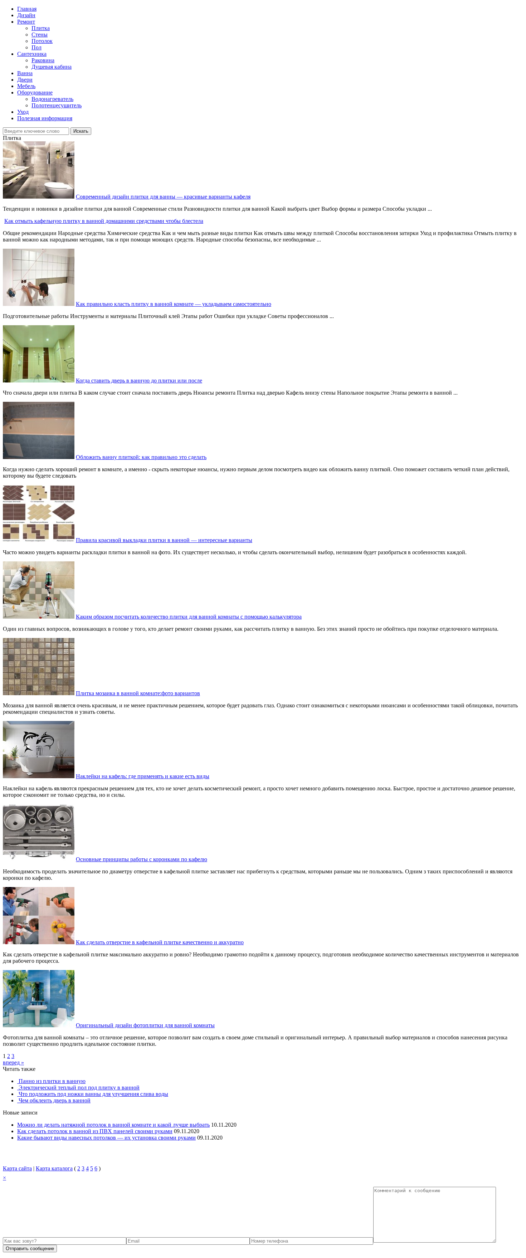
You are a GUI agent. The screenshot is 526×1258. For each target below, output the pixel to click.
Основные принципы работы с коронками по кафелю (141, 859)
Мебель (26, 86)
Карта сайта (17, 1168)
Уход (23, 112)
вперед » (13, 1062)
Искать (80, 131)
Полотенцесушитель (56, 105)
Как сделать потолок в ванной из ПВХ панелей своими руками (94, 1131)
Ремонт (26, 22)
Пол (36, 47)
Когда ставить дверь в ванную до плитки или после (139, 380)
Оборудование (35, 92)
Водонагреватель (52, 99)
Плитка (40, 28)
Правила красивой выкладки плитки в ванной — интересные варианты (164, 540)
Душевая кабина (51, 67)
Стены (39, 34)
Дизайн (26, 15)
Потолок (42, 41)
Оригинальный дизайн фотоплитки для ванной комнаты (145, 1025)
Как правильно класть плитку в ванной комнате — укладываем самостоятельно (173, 304)
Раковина (42, 60)
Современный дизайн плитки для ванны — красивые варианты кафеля (163, 197)
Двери (25, 80)
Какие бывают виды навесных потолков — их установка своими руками (106, 1138)
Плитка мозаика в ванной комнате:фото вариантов (138, 693)
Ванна (25, 73)
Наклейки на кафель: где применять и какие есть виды (142, 776)
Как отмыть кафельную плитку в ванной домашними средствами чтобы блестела (103, 221)
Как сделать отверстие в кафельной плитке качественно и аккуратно (160, 942)
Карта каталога (54, 1168)
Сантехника (32, 54)
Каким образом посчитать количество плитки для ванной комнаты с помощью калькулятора (189, 617)
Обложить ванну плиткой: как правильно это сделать (141, 457)
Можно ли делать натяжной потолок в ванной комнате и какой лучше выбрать (113, 1125)
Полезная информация (44, 118)
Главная (26, 9)
